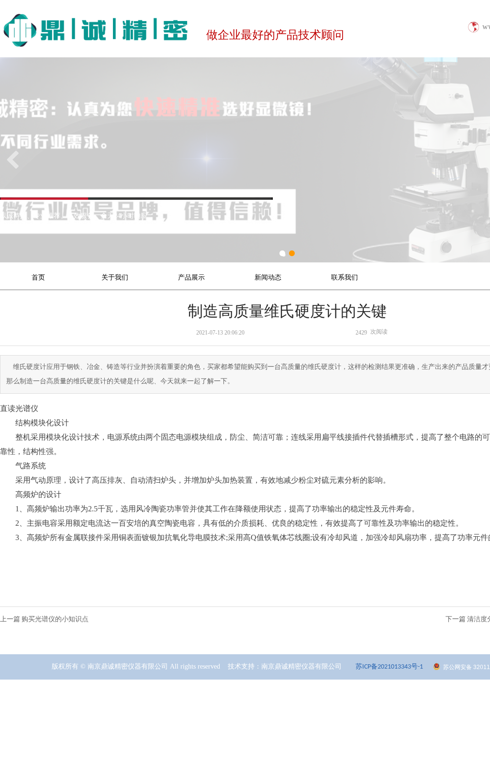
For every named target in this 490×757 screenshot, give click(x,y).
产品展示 (191, 277)
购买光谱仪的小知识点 (55, 619)
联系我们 (344, 277)
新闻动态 (268, 277)
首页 (38, 277)
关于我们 (114, 277)
